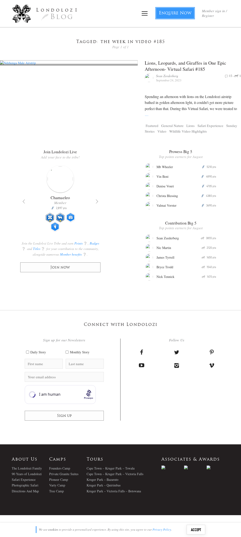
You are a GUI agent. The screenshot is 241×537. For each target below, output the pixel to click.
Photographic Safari (25, 485)
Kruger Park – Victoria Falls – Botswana (114, 491)
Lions (190, 125)
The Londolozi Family (27, 468)
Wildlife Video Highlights (188, 131)
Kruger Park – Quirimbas (103, 485)
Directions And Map (25, 491)
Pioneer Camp (58, 479)
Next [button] (96, 201)
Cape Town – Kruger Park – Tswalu (111, 468)
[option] (60, 200)
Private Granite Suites (63, 474)
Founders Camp (59, 468)
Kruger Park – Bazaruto (102, 479)
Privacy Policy (162, 529)
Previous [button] (23, 201)
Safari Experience (210, 125)
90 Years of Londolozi (27, 474)
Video (161, 131)
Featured (152, 125)
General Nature (172, 125)
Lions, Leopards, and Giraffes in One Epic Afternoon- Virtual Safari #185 (185, 66)
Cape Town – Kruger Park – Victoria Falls (115, 474)
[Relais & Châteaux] (218, 467)
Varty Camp (57, 485)
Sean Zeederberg (167, 76)
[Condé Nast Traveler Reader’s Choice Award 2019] (172, 467)
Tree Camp (56, 491)
